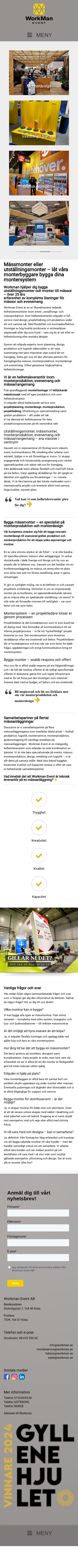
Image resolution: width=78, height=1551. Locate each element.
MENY (44, 35)
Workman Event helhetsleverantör (39, 88)
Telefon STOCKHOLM (18, 1417)
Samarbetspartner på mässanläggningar (39, 198)
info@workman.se (61, 1364)
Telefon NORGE (14, 1425)
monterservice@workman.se (55, 1369)
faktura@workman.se (59, 1373)
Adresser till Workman (18, 1433)
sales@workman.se (60, 1377)
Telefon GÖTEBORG (16, 1421)
